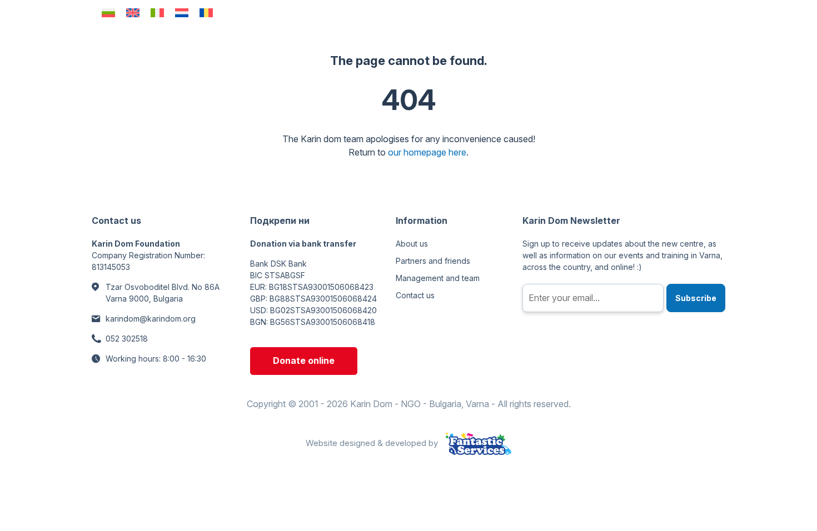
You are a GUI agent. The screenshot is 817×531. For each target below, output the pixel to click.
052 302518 (127, 338)
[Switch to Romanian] (206, 12)
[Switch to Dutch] (182, 12)
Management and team (438, 278)
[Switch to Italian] (157, 12)
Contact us (415, 295)
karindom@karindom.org (151, 318)
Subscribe (695, 298)
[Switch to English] (133, 12)
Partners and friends (433, 261)
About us (412, 243)
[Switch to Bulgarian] (108, 12)
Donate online (304, 360)
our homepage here (427, 152)
